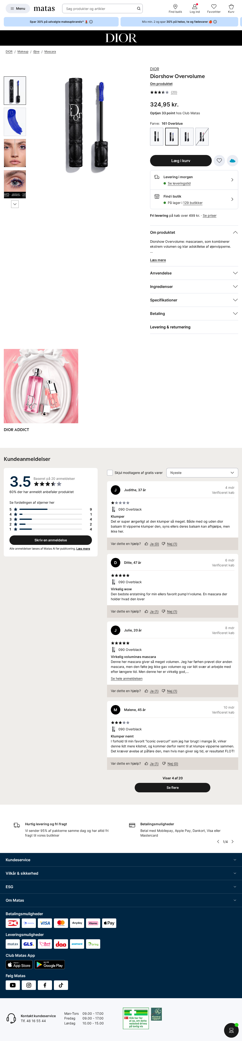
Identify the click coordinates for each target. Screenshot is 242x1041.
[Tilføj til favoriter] (219, 160)
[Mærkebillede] (121, 38)
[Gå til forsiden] (44, 8)
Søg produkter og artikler (85, 9)
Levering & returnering (170, 327)
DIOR (154, 68)
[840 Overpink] (202, 137)
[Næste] (15, 204)
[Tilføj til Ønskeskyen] (232, 160)
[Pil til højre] (238, 22)
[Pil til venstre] (218, 841)
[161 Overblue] (171, 137)
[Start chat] (231, 1030)
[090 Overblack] (156, 137)
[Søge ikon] (139, 8)
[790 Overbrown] (187, 137)
